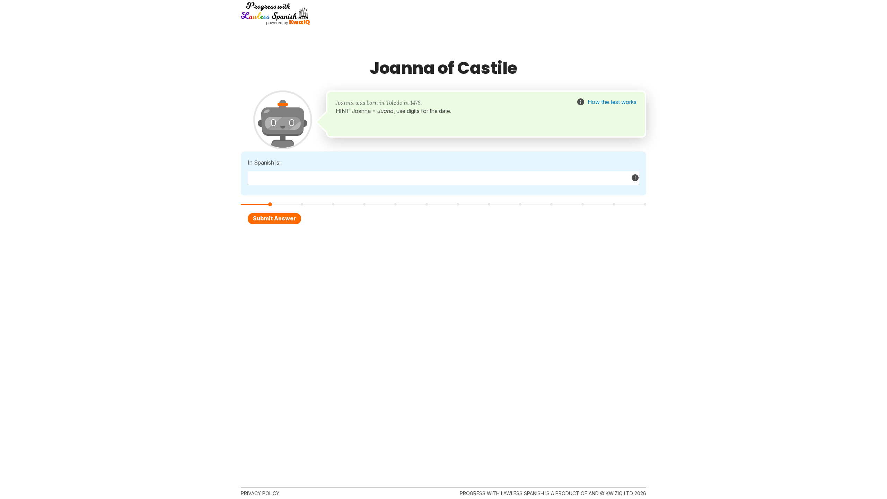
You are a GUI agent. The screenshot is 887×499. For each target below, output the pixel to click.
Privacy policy (260, 493)
